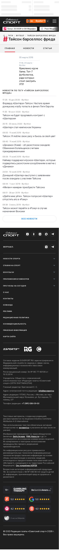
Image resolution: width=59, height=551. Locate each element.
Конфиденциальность (14, 324)
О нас (6, 292)
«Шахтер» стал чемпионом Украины (22, 127)
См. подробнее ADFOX (26, 465)
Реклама (7, 311)
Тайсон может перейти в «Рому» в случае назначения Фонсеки (25, 210)
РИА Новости (32, 436)
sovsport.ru (24, 427)
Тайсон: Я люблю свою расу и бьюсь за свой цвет (29, 136)
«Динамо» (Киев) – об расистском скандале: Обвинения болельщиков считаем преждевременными (26, 148)
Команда (8, 305)
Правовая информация (15, 330)
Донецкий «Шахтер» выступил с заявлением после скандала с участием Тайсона (26, 177)
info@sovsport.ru (46, 391)
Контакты (8, 299)
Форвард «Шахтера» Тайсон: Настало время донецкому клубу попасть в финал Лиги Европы (28, 105)
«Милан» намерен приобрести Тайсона (24, 187)
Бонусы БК (8, 272)
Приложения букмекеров (16, 279)
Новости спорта (11, 259)
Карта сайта (9, 336)
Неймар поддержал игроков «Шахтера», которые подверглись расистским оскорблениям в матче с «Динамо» (29, 163)
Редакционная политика (16, 317)
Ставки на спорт (11, 265)
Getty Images (19, 436)
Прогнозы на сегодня (14, 286)
